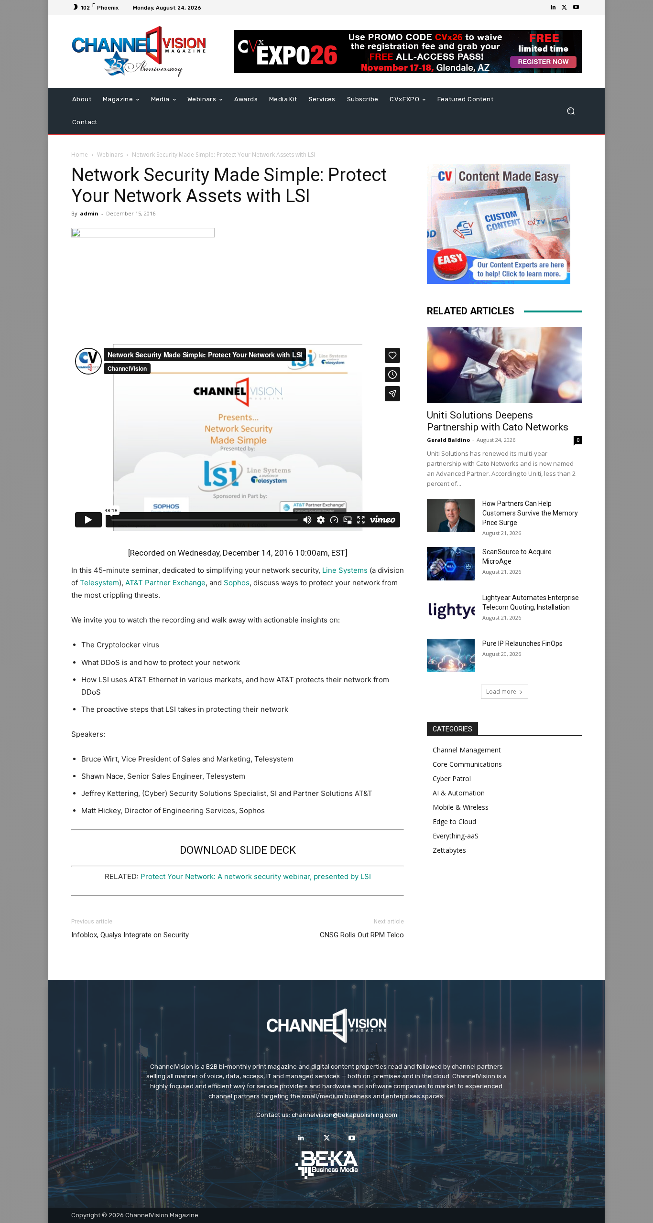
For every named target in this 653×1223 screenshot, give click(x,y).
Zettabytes (449, 850)
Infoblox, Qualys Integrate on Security (130, 935)
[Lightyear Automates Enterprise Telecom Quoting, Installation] (451, 609)
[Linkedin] (553, 7)
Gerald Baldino (448, 439)
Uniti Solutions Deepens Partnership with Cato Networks (497, 421)
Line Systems (345, 570)
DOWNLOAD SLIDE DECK (238, 850)
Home (79, 154)
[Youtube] (576, 7)
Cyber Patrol (452, 778)
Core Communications (467, 764)
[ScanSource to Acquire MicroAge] (451, 563)
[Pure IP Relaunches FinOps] (451, 655)
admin (89, 213)
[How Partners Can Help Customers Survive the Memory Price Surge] (451, 515)
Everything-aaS (456, 835)
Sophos (237, 582)
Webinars (110, 154)
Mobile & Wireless (461, 807)
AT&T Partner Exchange (165, 582)
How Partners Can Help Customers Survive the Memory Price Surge (530, 513)
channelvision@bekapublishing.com (344, 1114)
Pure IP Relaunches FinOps (522, 643)
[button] (570, 111)
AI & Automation (459, 792)
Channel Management (467, 749)
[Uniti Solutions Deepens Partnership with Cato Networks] (504, 365)
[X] (564, 7)
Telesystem (99, 582)
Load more (501, 691)
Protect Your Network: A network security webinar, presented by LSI (256, 876)
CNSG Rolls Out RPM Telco (362, 935)
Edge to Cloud (454, 821)
